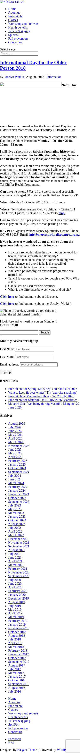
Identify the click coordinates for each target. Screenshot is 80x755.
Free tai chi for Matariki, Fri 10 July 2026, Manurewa (42, 400)
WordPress (64, 749)
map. (61, 213)
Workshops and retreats (23, 23)
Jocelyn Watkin (14, 77)
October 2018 (17, 632)
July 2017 (14, 669)
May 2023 (15, 509)
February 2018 (17, 650)
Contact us (15, 42)
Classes (13, 20)
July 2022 (14, 527)
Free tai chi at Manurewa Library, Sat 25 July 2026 (41, 396)
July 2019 (14, 606)
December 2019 (18, 598)
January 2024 (17, 490)
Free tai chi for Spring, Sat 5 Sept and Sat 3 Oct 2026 (42, 389)
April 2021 (15, 561)
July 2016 (14, 691)
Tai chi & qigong (19, 31)
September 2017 (18, 661)
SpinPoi (13, 35)
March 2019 (16, 617)
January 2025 (17, 464)
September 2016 (18, 684)
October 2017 (17, 658)
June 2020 (15, 583)
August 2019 (16, 602)
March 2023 (16, 513)
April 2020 (15, 587)
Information (54, 77)
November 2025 (18, 446)
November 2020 (18, 572)
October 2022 (17, 520)
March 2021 (16, 565)
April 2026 (15, 438)
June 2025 (15, 449)
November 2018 (18, 628)
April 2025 (15, 457)
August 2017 (16, 665)
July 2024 (14, 475)
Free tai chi (15, 16)
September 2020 (18, 576)
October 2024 (17, 468)
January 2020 (17, 594)
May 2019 (15, 609)
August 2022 (16, 524)
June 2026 (15, 431)
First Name (7, 349)
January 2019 (17, 624)
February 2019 (17, 620)
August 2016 (16, 687)
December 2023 (18, 494)
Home (12, 9)
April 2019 (15, 613)
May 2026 (15, 434)
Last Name (7, 356)
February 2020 (17, 591)
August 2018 (16, 635)
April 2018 (15, 643)
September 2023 (18, 501)
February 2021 (17, 568)
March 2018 (16, 647)
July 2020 (14, 580)
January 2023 (17, 516)
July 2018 (14, 639)
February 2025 (17, 460)
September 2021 (18, 546)
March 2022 (16, 535)
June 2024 (15, 479)
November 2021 (18, 542)
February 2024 (17, 487)
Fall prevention (18, 38)
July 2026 (14, 427)
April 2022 (15, 531)
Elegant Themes (27, 749)
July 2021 (14, 553)
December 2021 (18, 539)
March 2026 (16, 442)
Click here (7, 296)
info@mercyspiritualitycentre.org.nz (54, 234)
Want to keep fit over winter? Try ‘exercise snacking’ (42, 392)
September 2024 (18, 472)
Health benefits (18, 27)
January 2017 (17, 676)
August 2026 (16, 423)
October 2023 (17, 498)
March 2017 (16, 673)
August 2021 (16, 550)
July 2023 (14, 505)
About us (14, 12)
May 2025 (15, 453)
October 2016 (17, 680)
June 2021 (15, 557)
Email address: (10, 364)
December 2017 (18, 654)
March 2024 (16, 483)
